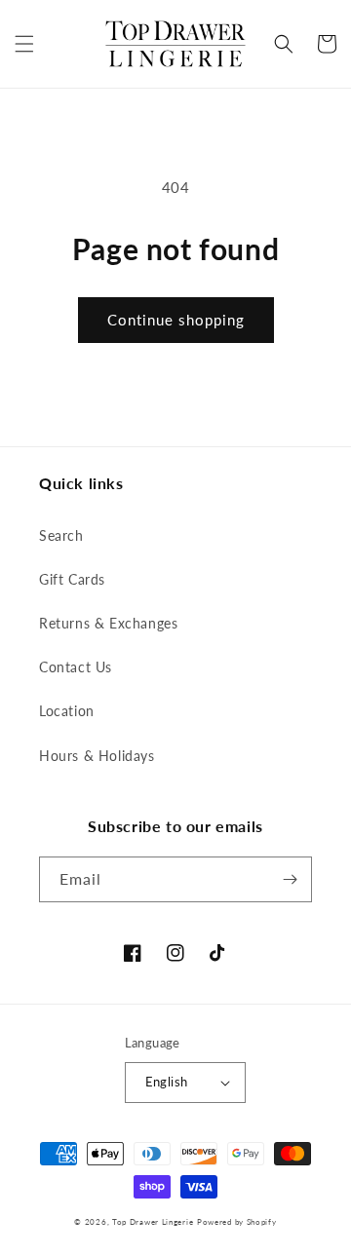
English (166, 1081)
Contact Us (75, 667)
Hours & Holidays (97, 755)
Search (61, 535)
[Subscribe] (289, 879)
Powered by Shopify (237, 1222)
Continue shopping (176, 319)
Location (67, 711)
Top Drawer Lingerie (152, 1222)
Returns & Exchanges (108, 623)
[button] (24, 43)
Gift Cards (72, 579)
